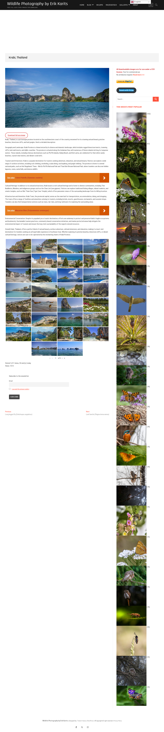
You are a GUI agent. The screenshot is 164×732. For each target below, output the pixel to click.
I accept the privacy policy (20, 389)
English (137, 2)
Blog (89, 5)
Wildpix (99, 5)
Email (11, 381)
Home (82, 5)
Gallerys (124, 5)
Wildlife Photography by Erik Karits (37, 3)
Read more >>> (138, 75)
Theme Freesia (81, 721)
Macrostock (111, 5)
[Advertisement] (82, 28)
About (135, 5)
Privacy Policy (118, 721)
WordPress (90, 721)
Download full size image (16, 135)
